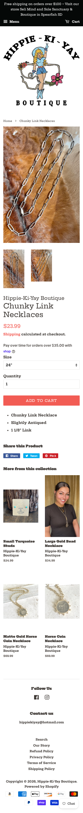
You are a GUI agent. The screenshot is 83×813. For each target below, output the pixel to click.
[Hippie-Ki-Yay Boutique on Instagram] (46, 698)
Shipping (11, 334)
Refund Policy (41, 751)
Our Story (41, 745)
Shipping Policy (41, 769)
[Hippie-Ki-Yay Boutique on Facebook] (36, 698)
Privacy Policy (42, 757)
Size (7, 357)
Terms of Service (41, 763)
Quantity (12, 376)
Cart (75, 22)
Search (42, 739)
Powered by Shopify (42, 786)
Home (7, 121)
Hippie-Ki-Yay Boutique (56, 781)
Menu (14, 22)
